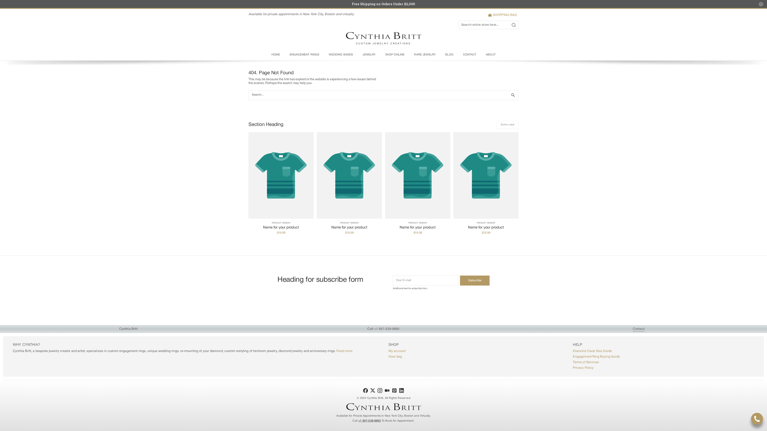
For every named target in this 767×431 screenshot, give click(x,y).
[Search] (513, 95)
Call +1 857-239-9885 (383, 329)
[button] (503, 15)
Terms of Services (586, 362)
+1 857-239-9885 (369, 421)
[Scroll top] (762, 426)
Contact (639, 329)
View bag (395, 356)
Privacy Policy (583, 368)
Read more (344, 351)
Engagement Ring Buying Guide (596, 356)
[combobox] (378, 95)
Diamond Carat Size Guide (592, 351)
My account (397, 351)
